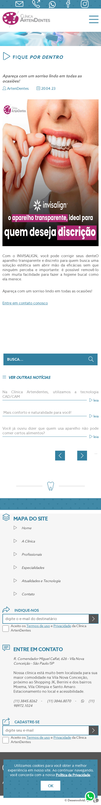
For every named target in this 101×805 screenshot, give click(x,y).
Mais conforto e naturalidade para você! (37, 412)
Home (26, 528)
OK (50, 785)
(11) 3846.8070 (59, 701)
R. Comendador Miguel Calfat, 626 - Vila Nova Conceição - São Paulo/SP (48, 661)
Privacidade (62, 626)
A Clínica (28, 541)
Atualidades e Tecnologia (40, 581)
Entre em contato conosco (25, 303)
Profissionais (31, 554)
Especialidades (32, 567)
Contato (28, 594)
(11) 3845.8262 (25, 701)
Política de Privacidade (73, 775)
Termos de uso (38, 626)
